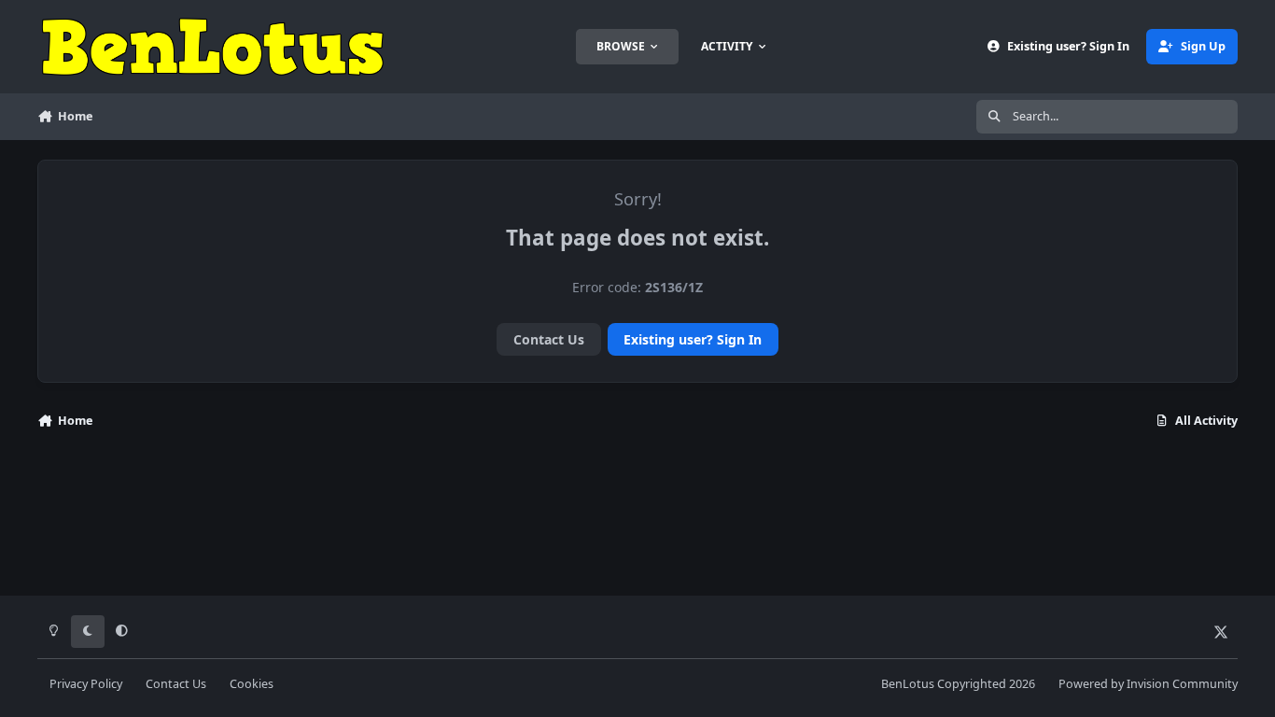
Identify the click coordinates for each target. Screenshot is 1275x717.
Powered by (1148, 684)
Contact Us (548, 339)
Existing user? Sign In (692, 339)
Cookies (251, 684)
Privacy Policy (85, 684)
